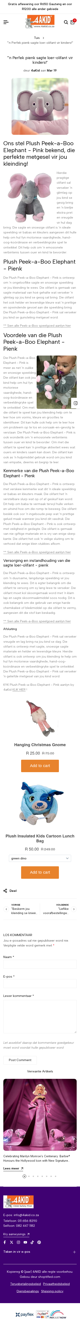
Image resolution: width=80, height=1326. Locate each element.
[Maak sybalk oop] (75, 403)
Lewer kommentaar (18, 996)
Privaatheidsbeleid (56, 1284)
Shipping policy (52, 1291)
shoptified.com (49, 1277)
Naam (8, 957)
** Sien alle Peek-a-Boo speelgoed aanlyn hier (37, 326)
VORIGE (15, 904)
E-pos (9, 976)
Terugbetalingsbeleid (25, 1284)
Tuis (37, 38)
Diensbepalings (28, 1291)
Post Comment (20, 1060)
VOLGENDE (62, 904)
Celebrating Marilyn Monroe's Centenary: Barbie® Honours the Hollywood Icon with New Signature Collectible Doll (36, 1160)
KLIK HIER (19, 690)
